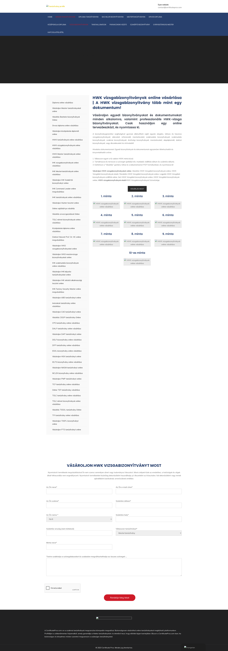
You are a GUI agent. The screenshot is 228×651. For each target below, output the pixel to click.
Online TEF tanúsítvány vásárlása (66, 390)
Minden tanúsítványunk (65, 17)
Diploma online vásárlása (62, 102)
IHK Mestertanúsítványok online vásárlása (65, 173)
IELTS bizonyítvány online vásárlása (67, 362)
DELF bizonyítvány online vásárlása (66, 340)
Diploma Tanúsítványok (89, 17)
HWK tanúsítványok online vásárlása (67, 140)
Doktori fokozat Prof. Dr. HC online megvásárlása (66, 238)
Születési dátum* (123, 501)
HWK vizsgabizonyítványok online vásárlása (66, 147)
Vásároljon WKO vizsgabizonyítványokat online (64, 247)
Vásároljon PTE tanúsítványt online (66, 429)
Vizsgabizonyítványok (78, 25)
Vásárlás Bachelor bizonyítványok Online (66, 118)
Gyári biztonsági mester (163, 25)
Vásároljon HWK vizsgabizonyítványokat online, (112, 171)
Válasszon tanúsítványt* (126, 529)
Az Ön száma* (52, 501)
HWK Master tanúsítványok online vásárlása (66, 155)
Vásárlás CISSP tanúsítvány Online (66, 317)
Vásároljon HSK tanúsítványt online (66, 356)
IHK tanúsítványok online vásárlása (66, 197)
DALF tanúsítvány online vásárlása (66, 328)
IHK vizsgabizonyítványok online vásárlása (65, 164)
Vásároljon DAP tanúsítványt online (66, 334)
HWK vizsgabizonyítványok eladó (112, 180)
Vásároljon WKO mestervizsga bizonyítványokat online (65, 256)
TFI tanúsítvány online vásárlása (65, 415)
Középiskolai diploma (57, 25)
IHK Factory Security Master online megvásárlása (66, 290)
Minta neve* (51, 543)
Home (50, 17)
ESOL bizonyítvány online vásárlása (66, 351)
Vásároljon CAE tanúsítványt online (66, 312)
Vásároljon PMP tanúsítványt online (66, 379)
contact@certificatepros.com (170, 7)
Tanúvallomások (99, 25)
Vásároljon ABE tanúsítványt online (66, 297)
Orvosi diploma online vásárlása (65, 125)
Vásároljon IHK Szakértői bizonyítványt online (62, 181)
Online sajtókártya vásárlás (63, 208)
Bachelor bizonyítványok (113, 17)
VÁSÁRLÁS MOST (137, 189)
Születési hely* (122, 515)
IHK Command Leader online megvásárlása (64, 190)
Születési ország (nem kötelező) (60, 529)
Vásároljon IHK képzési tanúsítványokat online (61, 273)
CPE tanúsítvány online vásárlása (66, 323)
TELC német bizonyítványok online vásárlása (66, 221)
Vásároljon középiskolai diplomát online (65, 132)
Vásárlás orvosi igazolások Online (66, 214)
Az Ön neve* (51, 487)
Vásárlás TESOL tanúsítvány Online (66, 410)
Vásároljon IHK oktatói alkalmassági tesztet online (67, 281)
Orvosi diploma (155, 17)
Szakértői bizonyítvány (140, 25)
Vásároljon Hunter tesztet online (65, 203)
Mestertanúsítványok (136, 17)
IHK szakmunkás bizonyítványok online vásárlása (65, 264)
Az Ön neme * (52, 515)
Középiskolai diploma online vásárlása (63, 230)
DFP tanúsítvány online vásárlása (66, 345)
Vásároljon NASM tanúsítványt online (67, 368)
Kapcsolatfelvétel (56, 32)
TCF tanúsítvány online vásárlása (66, 384)
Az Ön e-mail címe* (124, 487)
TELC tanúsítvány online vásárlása (66, 395)
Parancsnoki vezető (118, 25)
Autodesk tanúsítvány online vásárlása (64, 304)
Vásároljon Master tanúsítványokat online (66, 109)
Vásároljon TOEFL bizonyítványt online (65, 422)
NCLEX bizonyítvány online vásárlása (67, 373)
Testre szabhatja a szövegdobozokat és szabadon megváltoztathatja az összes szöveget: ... (86, 556)
